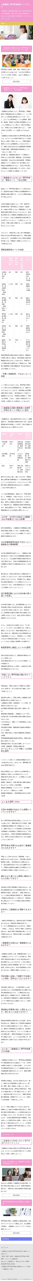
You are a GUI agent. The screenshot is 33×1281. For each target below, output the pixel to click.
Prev (2, 32)
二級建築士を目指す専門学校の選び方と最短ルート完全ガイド (15, 1252)
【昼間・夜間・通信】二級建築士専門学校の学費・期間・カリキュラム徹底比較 (15, 1258)
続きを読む (16, 81)
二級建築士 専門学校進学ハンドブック (15, 5)
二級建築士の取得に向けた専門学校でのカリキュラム (16, 1142)
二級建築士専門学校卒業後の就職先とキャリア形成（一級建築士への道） (15, 1268)
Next (30, 32)
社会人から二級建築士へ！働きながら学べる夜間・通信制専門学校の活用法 (15, 1263)
